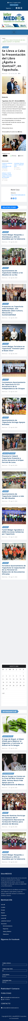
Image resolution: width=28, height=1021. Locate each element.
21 (20, 682)
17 (6, 682)
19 (13, 682)
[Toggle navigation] (14, 32)
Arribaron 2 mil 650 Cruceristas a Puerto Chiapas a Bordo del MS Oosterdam (6, 175)
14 (20, 679)
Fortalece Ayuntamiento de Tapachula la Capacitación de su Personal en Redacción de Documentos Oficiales (14, 569)
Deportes (5, 929)
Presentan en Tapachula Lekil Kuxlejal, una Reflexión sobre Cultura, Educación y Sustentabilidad (12, 310)
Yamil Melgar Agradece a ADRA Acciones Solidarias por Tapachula (13, 532)
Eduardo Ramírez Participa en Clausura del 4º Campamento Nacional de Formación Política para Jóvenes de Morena (13, 819)
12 (13, 679)
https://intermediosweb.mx (18, 195)
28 (20, 685)
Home (3, 38)
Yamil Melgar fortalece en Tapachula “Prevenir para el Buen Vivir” (13, 348)
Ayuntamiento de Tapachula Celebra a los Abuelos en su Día (12, 273)
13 (17, 679)
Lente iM (3, 918)
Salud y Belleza (7, 931)
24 (6, 685)
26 (13, 685)
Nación (3, 913)
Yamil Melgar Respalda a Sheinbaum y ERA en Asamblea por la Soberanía (13, 237)
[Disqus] (14, 603)
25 (10, 685)
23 (3, 685)
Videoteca (6, 934)
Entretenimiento (7, 926)
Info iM (3, 904)
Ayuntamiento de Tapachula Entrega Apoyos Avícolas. (13, 422)
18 (10, 682)
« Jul (3, 693)
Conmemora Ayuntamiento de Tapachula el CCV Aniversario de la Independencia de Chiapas (13, 385)
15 (23, 679)
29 (23, 685)
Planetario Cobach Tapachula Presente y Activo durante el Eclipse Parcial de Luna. (13, 459)
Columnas (3, 915)
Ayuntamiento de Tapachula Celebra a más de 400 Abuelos (13, 496)
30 (3, 689)
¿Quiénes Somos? (6, 921)
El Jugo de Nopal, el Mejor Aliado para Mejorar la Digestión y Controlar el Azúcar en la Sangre (13, 742)
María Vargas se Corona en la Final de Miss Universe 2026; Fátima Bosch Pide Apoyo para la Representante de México (13, 780)
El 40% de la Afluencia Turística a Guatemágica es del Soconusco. (7, 165)
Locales (3, 907)
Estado (3, 910)
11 (10, 679)
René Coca (4, 73)
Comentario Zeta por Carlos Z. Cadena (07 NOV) (19, 165)
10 (6, 679)
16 (3, 682)
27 (17, 685)
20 (17, 682)
